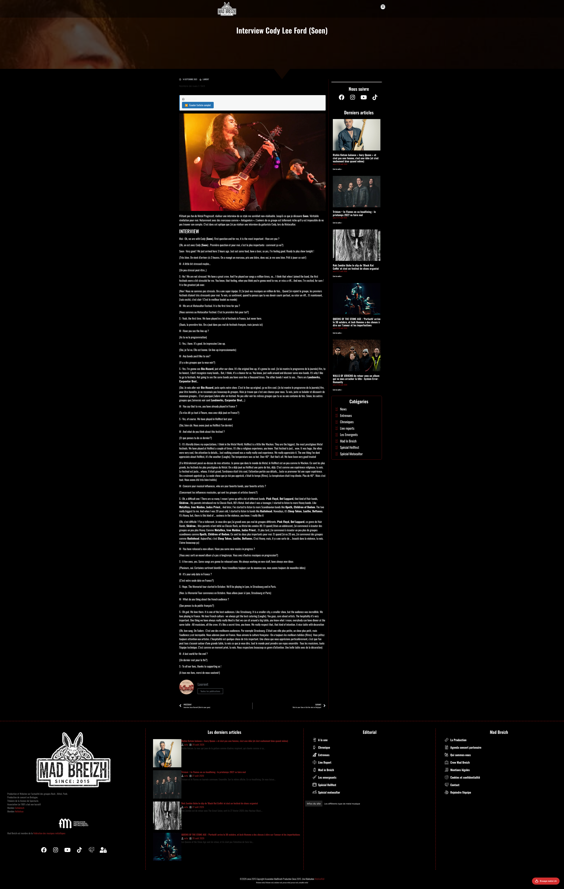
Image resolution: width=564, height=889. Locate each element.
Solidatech (19, 808)
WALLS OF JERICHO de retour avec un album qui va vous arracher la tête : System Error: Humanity (356, 379)
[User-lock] (103, 850)
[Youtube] (363, 97)
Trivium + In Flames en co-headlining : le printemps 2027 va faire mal (354, 213)
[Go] (383, 7)
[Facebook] (341, 97)
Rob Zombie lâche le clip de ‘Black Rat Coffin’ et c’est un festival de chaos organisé (356, 266)
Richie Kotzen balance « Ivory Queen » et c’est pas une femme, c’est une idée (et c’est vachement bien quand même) (355, 158)
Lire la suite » (337, 169)
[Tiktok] (79, 850)
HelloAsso (19, 811)
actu (186, 744)
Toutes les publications (210, 691)
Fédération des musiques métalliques (49, 833)
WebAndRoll (319, 879)
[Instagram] (352, 97)
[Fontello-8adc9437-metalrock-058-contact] (91, 850)
